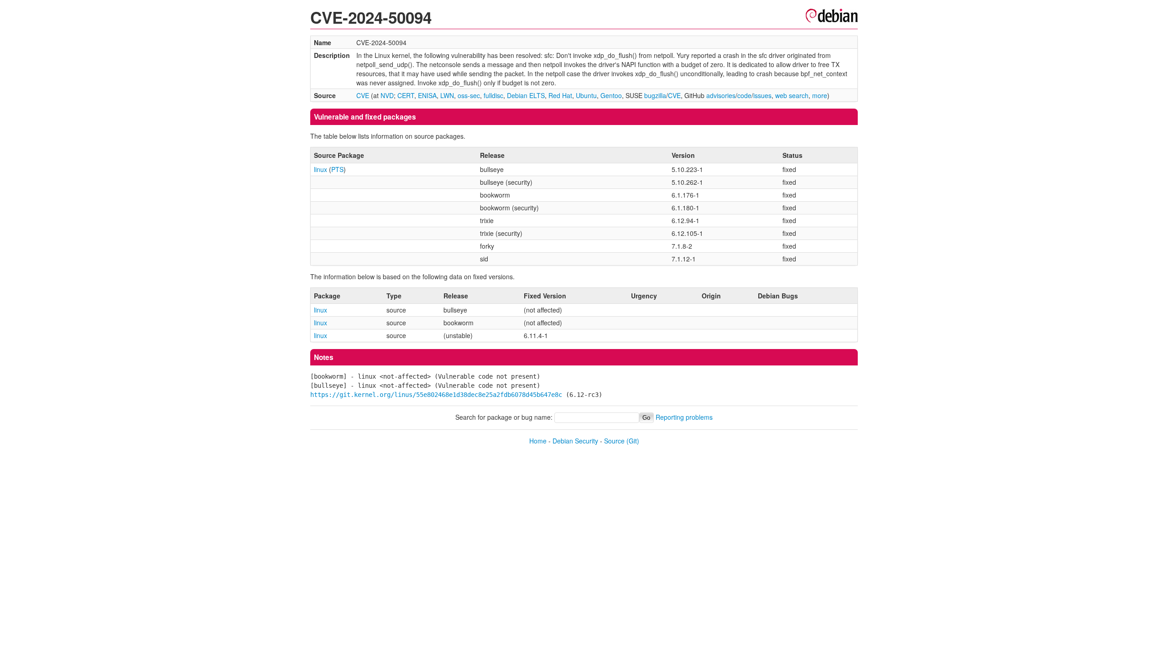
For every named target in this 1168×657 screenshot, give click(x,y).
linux (320, 169)
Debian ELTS (526, 95)
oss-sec (469, 95)
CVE (362, 95)
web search (791, 95)
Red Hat (560, 95)
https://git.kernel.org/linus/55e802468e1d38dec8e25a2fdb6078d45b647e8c (436, 394)
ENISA (427, 95)
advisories (720, 95)
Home (538, 440)
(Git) (632, 440)
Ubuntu (586, 95)
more (819, 95)
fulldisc (493, 95)
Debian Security (575, 440)
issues (762, 95)
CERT (405, 95)
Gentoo (611, 95)
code (744, 95)
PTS (337, 169)
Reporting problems (684, 417)
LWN (447, 95)
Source (614, 440)
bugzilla (655, 95)
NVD (387, 95)
